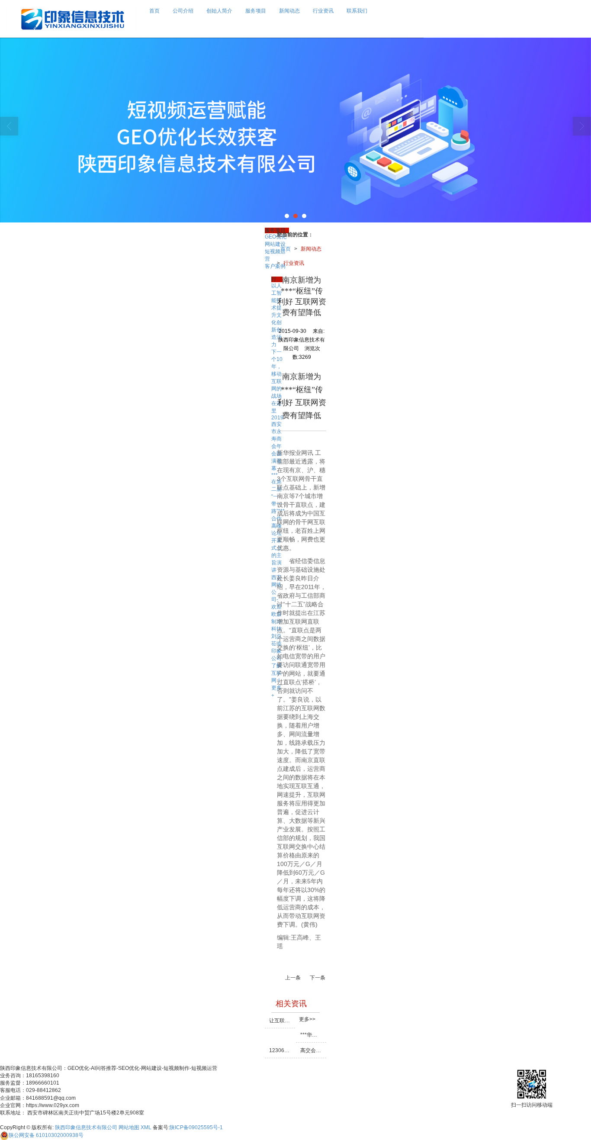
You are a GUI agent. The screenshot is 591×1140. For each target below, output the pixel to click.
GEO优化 (275, 237)
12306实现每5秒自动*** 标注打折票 (282, 1050)
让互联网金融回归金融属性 (282, 1021)
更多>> (307, 1019)
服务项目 (255, 11)
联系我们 (357, 11)
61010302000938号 (46, 1135)
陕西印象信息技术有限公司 (86, 1127)
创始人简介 (219, 11)
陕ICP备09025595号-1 (196, 1127)
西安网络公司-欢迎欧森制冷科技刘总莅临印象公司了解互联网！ (276, 628)
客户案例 (275, 266)
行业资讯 (323, 11)
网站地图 (129, 1127)
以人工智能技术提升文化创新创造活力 (276, 315)
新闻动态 (289, 11)
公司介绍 (183, 11)
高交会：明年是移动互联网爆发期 (313, 1050)
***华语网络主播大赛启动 (313, 1035)
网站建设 (275, 244)
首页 (154, 11)
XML (146, 1127)
